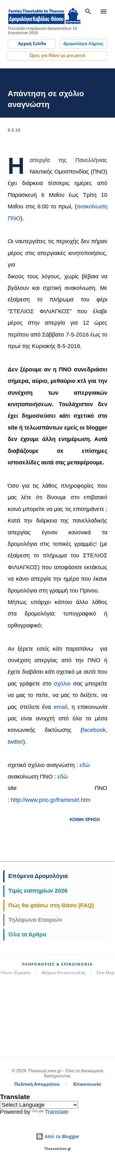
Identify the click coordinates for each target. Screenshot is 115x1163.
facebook (94, 730)
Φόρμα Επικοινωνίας (64, 972)
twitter (15, 742)
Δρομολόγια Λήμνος (83, 43)
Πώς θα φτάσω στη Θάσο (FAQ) (51, 905)
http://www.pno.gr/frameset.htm (50, 800)
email (60, 707)
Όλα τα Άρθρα (27, 934)
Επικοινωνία (87, 1084)
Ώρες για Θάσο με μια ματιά (57, 55)
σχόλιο (62, 683)
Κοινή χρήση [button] (85, 819)
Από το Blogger (61, 1136)
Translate (56, 1112)
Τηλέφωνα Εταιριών (35, 920)
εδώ (85, 765)
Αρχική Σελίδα (32, 43)
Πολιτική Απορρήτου (36, 1084)
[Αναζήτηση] (88, 11)
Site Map (105, 972)
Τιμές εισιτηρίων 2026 (37, 891)
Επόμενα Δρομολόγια (38, 876)
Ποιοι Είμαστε (16, 972)
